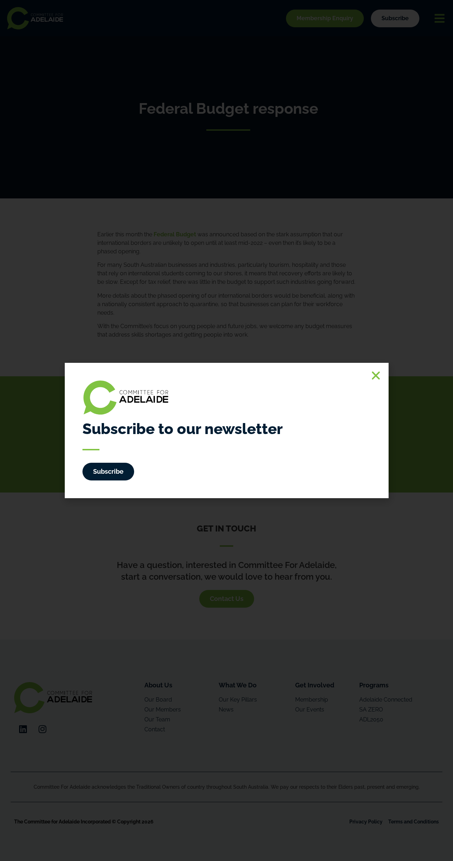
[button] (376, 375)
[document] (226, 430)
